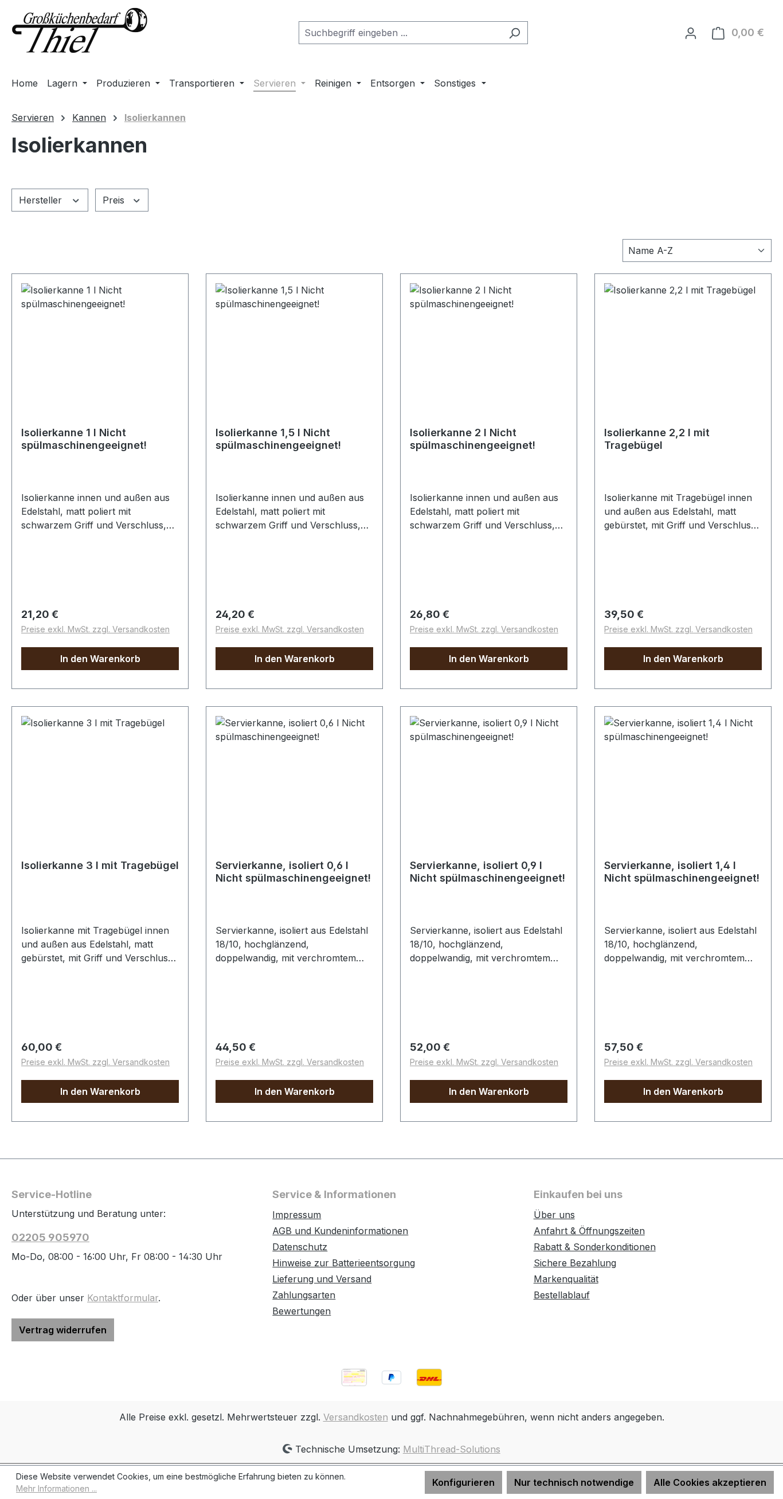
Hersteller (42, 200)
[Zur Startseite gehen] (80, 30)
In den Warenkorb (100, 658)
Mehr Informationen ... (56, 1488)
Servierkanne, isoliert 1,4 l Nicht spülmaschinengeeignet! (681, 871)
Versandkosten (355, 1417)
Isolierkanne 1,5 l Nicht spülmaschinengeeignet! (278, 438)
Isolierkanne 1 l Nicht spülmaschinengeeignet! (84, 438)
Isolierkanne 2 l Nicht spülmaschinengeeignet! (472, 438)
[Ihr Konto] (690, 32)
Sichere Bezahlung (575, 1263)
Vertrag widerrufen (63, 1330)
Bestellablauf (562, 1295)
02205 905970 (50, 1237)
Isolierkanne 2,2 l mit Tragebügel (657, 438)
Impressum (296, 1214)
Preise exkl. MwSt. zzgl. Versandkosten (95, 629)
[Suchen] (514, 32)
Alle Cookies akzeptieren (709, 1482)
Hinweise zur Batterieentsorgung (343, 1263)
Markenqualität (566, 1279)
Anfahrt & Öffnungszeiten (589, 1230)
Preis (115, 200)
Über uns (554, 1214)
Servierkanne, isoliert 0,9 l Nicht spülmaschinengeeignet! (487, 871)
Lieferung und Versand (321, 1279)
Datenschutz (299, 1247)
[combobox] (400, 32)
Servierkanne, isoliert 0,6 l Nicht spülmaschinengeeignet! (293, 871)
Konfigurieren (463, 1482)
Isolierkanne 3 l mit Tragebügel (100, 865)
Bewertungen (301, 1311)
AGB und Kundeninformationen (340, 1230)
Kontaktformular (122, 1298)
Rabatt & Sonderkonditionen (595, 1247)
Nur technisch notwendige (574, 1482)
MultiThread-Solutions (451, 1449)
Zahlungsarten (303, 1295)
